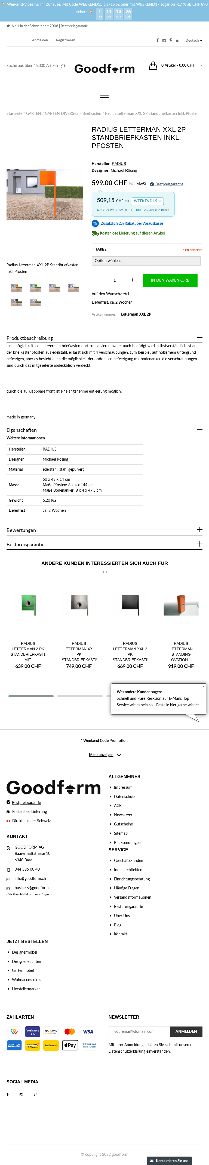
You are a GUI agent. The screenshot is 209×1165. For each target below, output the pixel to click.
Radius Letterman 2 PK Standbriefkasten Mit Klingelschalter (30, 654)
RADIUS (50, 449)
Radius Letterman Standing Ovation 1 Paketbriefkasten (183, 654)
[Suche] (62, 66)
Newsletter (123, 815)
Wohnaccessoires (26, 980)
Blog (117, 925)
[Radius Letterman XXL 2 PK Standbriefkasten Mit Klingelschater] (130, 608)
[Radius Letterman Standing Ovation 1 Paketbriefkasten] (181, 608)
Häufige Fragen (126, 888)
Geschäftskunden (128, 861)
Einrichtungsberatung (132, 879)
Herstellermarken (26, 989)
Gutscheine (123, 824)
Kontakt (120, 934)
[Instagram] (27, 1095)
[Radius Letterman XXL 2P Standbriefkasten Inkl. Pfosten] (45, 194)
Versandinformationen (132, 897)
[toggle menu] (104, 95)
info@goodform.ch (30, 879)
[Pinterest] (40, 1095)
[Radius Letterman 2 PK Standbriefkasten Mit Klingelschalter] (28, 608)
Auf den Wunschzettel (110, 294)
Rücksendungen (127, 843)
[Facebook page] (13, 1095)
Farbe (99, 249)
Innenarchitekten (128, 870)
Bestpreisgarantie (74, 26)
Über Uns (122, 916)
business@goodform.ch (34, 888)
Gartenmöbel (23, 971)
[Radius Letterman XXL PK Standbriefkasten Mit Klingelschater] (79, 608)
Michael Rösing (55, 459)
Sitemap (121, 834)
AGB (118, 806)
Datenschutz (124, 797)
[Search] (36, 66)
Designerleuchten (26, 962)
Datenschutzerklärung (127, 1051)
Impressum (123, 788)
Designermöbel (24, 952)
